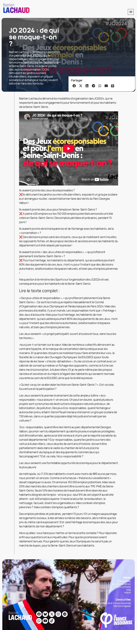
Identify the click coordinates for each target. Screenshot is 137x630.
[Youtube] (45, 621)
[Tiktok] (52, 621)
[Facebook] (39, 614)
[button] (131, 12)
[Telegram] (65, 614)
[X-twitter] (52, 614)
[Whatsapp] (39, 621)
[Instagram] (58, 614)
